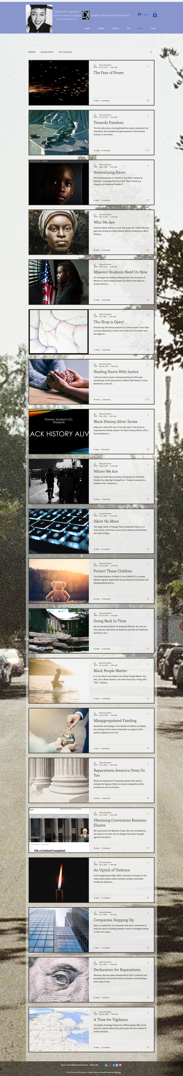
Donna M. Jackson (66, 11)
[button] (155, 14)
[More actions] (148, 66)
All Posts (32, 52)
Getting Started (47, 52)
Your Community (65, 52)
